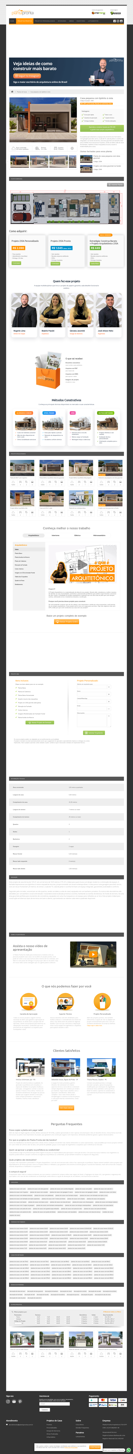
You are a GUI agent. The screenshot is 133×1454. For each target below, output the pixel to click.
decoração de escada (95, 1291)
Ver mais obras (66, 1108)
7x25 (48, 1319)
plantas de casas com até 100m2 (39, 1265)
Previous (7, 120)
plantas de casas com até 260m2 (19, 1278)
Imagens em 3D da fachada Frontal (25, 573)
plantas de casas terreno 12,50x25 (39, 1235)
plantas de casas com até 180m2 (61, 1271)
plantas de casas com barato (18, 1202)
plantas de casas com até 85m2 (80, 1261)
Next (78, 120)
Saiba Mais (95, 264)
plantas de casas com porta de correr (20, 1208)
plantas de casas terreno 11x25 (18, 1232)
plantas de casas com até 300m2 (103, 1278)
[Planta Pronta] (21, 14)
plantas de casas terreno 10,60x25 (103, 1228)
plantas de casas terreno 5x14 (38, 1241)
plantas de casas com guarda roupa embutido (46, 1208)
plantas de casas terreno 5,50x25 (97, 1241)
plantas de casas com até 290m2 (82, 1278)
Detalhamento (19, 584)
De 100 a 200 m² (109, 1319)
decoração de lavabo (43, 1294)
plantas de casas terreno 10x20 (19, 1228)
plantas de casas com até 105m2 (60, 1265)
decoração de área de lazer (17, 1291)
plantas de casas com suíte (18, 1189)
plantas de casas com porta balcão (103, 1205)
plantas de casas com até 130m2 (61, 1268)
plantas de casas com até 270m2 (40, 1278)
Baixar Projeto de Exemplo (41, 722)
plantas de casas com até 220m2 (40, 1275)
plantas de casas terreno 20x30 (79, 1238)
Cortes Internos (19, 569)
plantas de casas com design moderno (106, 1202)
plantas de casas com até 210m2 (19, 1275)
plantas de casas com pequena (96, 1199)
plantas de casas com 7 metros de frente (53, 1199)
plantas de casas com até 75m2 (39, 1261)
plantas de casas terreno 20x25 (59, 1238)
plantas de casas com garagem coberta (86, 1192)
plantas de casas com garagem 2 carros (61, 1192)
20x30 (68, 1321)
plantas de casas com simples (76, 1199)
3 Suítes (95, 1321)
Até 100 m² (108, 1317)
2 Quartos (84, 1317)
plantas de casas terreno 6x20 (37, 1245)
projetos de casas (15, 1215)
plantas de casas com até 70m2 (19, 1261)
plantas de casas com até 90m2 (101, 1261)
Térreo (18, 1317)
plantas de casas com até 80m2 (60, 1261)
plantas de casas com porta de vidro (71, 1208)
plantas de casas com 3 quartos (19, 1192)
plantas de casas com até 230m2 (61, 1275)
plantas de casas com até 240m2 (82, 1275)
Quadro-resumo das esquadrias (28, 699)
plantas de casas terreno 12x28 (79, 1232)
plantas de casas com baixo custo (38, 1202)
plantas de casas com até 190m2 (82, 1271)
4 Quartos (84, 1321)
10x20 (58, 1317)
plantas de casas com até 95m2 (19, 1265)
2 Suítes (95, 1319)
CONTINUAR (95, 1447)
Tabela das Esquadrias (21, 576)
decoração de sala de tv (34, 1298)
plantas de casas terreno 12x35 (19, 1235)
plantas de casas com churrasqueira (83, 1202)
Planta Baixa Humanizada (26, 695)
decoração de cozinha (80, 1291)
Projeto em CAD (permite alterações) (29, 702)
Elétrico (77, 535)
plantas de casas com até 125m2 (40, 1268)
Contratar (16, 263)
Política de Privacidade (71, 1447)
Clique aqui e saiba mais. (94, 1025)
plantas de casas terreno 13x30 (82, 1235)
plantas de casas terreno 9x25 (76, 1248)
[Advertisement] (66, 41)
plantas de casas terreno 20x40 (99, 1238)
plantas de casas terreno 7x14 (76, 1245)
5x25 (38, 1319)
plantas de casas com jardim (84, 1189)
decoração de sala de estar (102, 1294)
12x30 (68, 1317)
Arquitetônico (33, 535)
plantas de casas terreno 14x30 (102, 1235)
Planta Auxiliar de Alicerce (22, 557)
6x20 (38, 1321)
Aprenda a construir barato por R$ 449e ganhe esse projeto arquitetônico (102, 128)
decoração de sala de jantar (17, 1298)
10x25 (58, 1319)
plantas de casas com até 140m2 (82, 1268)
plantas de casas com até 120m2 (19, 1268)
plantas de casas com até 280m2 (61, 1278)
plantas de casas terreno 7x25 (18, 1248)
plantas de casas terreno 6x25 (57, 1245)
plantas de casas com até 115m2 (103, 1265)
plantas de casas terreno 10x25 (39, 1228)
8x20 (48, 1321)
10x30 (58, 1321)
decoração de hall (30, 1294)
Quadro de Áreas (19, 580)
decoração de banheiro (51, 1291)
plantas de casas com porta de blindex (95, 1208)
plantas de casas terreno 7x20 (95, 1245)
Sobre (16, 549)
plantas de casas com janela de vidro (20, 1212)
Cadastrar (45, 1410)
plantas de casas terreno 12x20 (39, 1232)
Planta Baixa (18, 553)
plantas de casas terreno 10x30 (59, 1228)
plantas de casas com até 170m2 (40, 1271)
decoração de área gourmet (35, 1291)
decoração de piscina (73, 1294)
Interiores (55, 535)
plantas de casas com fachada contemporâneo (50, 1205)
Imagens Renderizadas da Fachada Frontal (31, 714)
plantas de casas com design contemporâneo (78, 1205)
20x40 (68, 1323)
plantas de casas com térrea (108, 1192)
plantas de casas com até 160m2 (19, 1271)
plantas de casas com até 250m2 (103, 1275)
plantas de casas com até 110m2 (82, 1265)
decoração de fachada (16, 1294)
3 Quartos (84, 1319)
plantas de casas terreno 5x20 (57, 1241)
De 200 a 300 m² (109, 1321)
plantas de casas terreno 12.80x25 (61, 1235)
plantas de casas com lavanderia (67, 1212)
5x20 (38, 1317)
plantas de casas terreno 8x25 (57, 1248)
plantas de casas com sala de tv (103, 1189)
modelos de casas (108, 1212)
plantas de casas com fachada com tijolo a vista (93, 1195)
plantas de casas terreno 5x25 (77, 1241)
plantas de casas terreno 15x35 (39, 1238)
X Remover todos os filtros (112, 1312)
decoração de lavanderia (58, 1294)
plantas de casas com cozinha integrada (61, 1189)
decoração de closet (66, 1291)
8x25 (48, 1323)
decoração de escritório (109, 1291)
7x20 (48, 1317)
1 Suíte (95, 1317)
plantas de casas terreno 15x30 (19, 1238)
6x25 (38, 1323)
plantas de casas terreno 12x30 (99, 1232)
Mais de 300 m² (109, 1323)
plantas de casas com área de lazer (60, 1202)
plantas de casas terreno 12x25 (59, 1232)
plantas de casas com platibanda (44, 1195)
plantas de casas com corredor (39, 1192)
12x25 (58, 1323)
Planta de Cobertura (20, 561)
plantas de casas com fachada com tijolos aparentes (25, 1199)
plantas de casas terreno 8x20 (37, 1248)
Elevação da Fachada (21, 565)
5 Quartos (84, 1323)
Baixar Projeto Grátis (69, 621)
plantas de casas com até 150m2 (103, 1268)
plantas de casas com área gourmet (38, 1189)
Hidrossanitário (99, 535)
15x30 (68, 1319)
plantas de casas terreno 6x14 (18, 1245)
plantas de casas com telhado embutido (21, 1195)
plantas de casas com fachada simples (67, 1195)
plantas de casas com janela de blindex (44, 1212)
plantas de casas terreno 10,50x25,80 (80, 1228)
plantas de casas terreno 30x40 (19, 1241)
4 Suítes (95, 1323)
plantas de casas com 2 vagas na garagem (22, 1205)
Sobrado (18, 1319)
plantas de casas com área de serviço (89, 1212)
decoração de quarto (87, 1294)
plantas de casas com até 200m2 (103, 1271)
